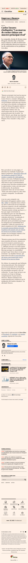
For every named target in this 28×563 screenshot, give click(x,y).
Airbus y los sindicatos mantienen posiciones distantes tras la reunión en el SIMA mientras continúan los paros (13, 458)
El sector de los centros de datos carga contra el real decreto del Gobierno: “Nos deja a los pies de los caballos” (13, 468)
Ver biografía (11, 346)
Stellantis (4, 100)
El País (25, 14)
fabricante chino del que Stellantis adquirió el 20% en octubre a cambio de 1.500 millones (13, 175)
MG (2, 203)
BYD (6, 203)
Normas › (25, 359)
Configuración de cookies (21, 548)
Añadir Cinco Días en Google (9, 90)
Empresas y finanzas (10, 18)
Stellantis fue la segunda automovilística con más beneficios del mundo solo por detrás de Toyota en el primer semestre (13, 228)
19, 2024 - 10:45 (15, 83)
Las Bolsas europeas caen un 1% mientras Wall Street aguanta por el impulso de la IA (13, 463)
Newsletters (23, 550)
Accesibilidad (13, 550)
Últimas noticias (6, 448)
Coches (13, 390)
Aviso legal (8, 548)
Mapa (17, 550)
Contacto (3, 548)
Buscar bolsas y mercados (8, 475)
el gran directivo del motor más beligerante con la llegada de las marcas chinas (13, 257)
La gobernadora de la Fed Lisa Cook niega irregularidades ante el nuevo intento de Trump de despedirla (14, 453)
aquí (22, 399)
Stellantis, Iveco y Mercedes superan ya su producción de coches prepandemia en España (18, 379)
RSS (19, 550)
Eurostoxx (8, 482)
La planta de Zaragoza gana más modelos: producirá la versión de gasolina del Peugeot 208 (18, 369)
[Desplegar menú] (2, 11)
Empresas (3, 390)
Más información (4, 396)
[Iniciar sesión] (26, 11)
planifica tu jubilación (5, 509)
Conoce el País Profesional (14, 520)
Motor (3, 25)
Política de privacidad (6, 550)
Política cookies (13, 548)
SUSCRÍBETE (21, 11)
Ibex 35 (3, 8)
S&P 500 (13, 8)
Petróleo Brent (23, 8)
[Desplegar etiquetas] (26, 390)
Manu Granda (14, 81)
